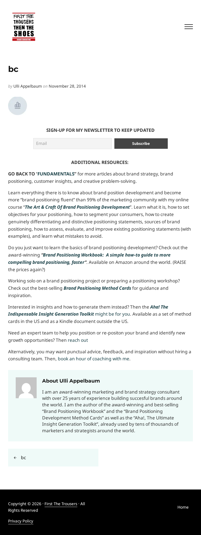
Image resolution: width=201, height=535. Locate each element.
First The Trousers (60, 503)
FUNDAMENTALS (55, 174)
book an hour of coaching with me (93, 359)
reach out (78, 340)
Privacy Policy (20, 520)
